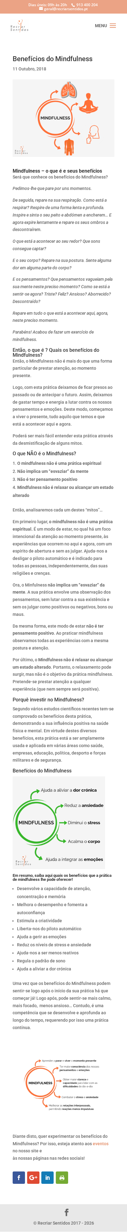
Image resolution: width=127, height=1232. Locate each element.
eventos (101, 1143)
